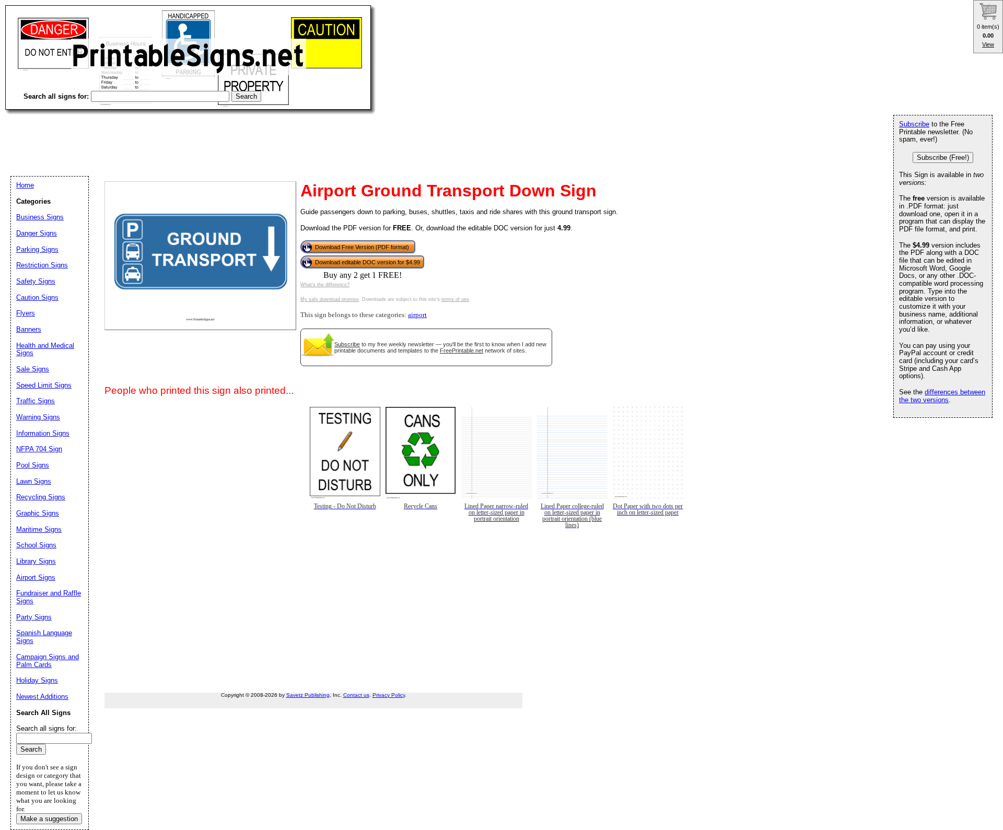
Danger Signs (36, 233)
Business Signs (40, 217)
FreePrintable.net (461, 350)
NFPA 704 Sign (39, 449)
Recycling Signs (40, 497)
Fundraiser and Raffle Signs (48, 597)
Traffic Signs (35, 401)
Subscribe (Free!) (943, 157)
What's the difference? (324, 284)
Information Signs (42, 433)
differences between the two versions (942, 396)
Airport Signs (35, 577)
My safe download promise (329, 299)
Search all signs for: (46, 728)
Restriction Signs (42, 265)
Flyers (25, 313)
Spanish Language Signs (44, 637)
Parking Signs (37, 249)
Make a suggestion (49, 819)
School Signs (36, 545)
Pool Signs (32, 465)
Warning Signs (38, 417)
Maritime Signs (39, 529)
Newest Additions (42, 696)
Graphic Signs (37, 513)
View (988, 44)
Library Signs (36, 561)
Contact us (356, 695)
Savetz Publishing (308, 695)
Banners (28, 329)
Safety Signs (35, 281)
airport (417, 315)
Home (25, 185)
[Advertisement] (195, 135)
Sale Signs (32, 369)
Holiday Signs (37, 680)
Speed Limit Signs (44, 385)
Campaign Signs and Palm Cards (47, 661)
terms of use (455, 299)
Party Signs (34, 617)
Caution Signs (37, 297)
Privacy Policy (388, 695)
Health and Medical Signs (45, 349)
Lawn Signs (33, 481)
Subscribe (347, 344)
